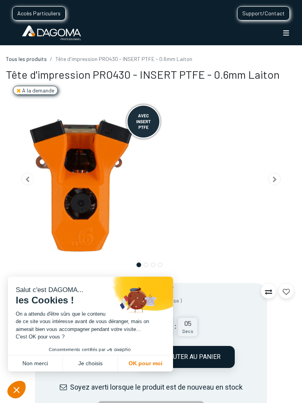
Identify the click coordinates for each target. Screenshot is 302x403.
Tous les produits (26, 58)
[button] (28, 179)
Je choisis (90, 363)
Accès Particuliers (39, 13)
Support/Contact (263, 13)
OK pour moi (145, 363)
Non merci (35, 363)
